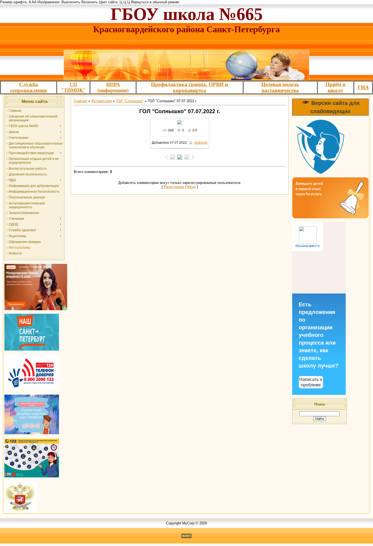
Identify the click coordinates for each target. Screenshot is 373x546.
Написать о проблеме (310, 382)
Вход (191, 187)
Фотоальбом (101, 101)
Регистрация (174, 187)
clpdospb (201, 143)
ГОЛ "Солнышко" (130, 101)
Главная (80, 101)
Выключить (70, 2)
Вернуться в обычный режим (155, 2)
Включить (89, 2)
